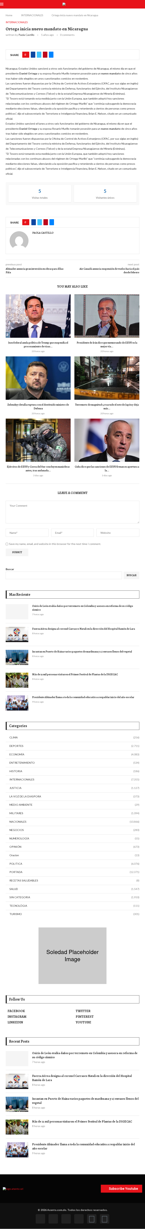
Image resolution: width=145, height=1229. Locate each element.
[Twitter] (53, 1219)
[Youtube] (79, 1219)
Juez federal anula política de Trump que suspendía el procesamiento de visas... (38, 344)
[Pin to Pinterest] (45, 55)
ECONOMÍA (74, 754)
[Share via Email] (51, 55)
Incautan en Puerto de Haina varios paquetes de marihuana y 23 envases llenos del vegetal (82, 651)
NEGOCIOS (74, 830)
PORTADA (74, 872)
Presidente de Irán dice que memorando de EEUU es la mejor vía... (107, 344)
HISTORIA (74, 771)
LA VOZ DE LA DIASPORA (74, 796)
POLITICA (74, 863)
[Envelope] (104, 1219)
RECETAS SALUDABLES (74, 880)
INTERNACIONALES (32, 15)
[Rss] (91, 1219)
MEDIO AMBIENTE (74, 804)
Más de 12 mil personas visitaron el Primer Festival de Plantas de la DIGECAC (75, 674)
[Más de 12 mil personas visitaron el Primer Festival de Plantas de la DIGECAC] (17, 680)
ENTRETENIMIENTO (74, 762)
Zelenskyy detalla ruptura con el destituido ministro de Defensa (38, 406)
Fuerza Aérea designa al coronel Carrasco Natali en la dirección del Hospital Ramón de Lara (83, 629)
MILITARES (74, 813)
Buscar (10, 569)
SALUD (74, 889)
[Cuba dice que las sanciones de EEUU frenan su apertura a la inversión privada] (106, 440)
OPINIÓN (74, 846)
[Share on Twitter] (39, 55)
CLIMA (74, 737)
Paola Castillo (26, 34)
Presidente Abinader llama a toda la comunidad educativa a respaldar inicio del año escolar (83, 697)
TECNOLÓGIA (74, 905)
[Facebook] (40, 1219)
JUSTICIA (74, 787)
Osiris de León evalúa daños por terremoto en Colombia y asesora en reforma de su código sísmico (82, 608)
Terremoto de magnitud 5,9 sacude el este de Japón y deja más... (107, 406)
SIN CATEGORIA (74, 897)
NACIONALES (74, 821)
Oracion (74, 855)
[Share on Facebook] (33, 55)
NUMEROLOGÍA (74, 838)
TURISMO (74, 914)
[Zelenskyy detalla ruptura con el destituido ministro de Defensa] (38, 378)
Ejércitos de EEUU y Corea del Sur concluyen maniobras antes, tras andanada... (38, 468)
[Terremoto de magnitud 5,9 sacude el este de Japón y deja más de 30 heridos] (106, 378)
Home (9, 15)
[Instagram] (66, 1219)
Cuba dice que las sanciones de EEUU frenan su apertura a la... (107, 468)
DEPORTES (74, 745)
